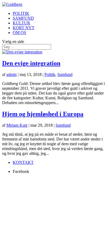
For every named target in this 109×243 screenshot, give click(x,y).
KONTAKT (23, 162)
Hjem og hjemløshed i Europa (42, 113)
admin (11, 74)
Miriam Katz (17, 125)
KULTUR (21, 23)
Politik (49, 74)
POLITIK (21, 13)
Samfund (64, 74)
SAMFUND (23, 18)
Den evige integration (31, 63)
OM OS (19, 32)
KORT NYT (23, 27)
